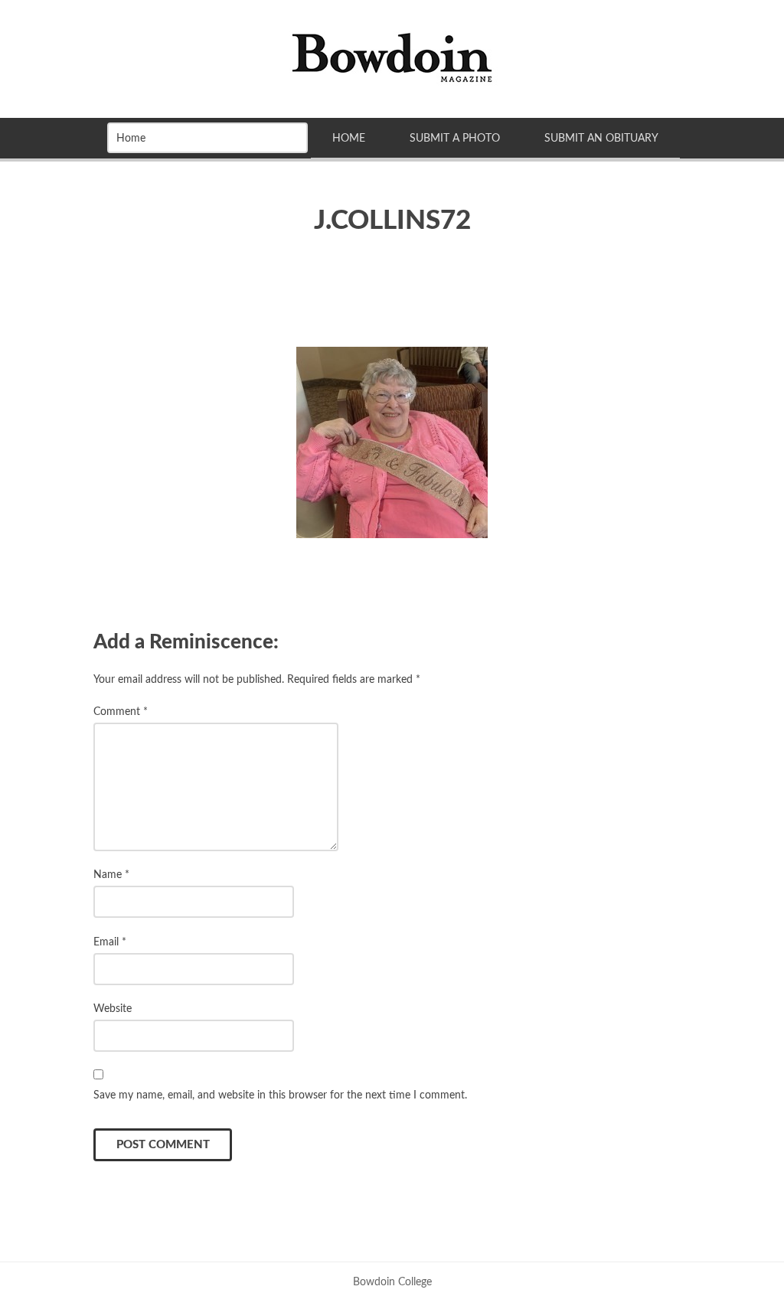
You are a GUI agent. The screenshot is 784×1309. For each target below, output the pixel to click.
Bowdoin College (392, 1282)
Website (112, 1008)
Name (111, 874)
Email (109, 942)
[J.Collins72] (392, 442)
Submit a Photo (455, 138)
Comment (120, 711)
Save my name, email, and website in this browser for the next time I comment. (280, 1095)
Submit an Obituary (601, 138)
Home (348, 138)
